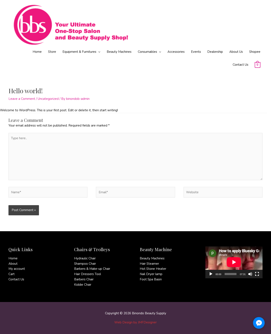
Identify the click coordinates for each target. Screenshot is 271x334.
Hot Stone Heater (153, 269)
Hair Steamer (149, 264)
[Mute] (250, 274)
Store (52, 52)
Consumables (147, 52)
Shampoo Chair (85, 264)
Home (37, 52)
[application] (234, 262)
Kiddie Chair (82, 285)
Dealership (215, 52)
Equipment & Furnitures (79, 52)
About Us (236, 52)
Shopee (254, 52)
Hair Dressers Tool (87, 274)
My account (16, 269)
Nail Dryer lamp (151, 274)
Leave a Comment (21, 99)
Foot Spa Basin (151, 279)
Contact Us (240, 65)
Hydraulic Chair (85, 258)
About (13, 264)
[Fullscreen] (257, 274)
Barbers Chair (84, 279)
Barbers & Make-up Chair (92, 269)
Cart (11, 274)
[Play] (211, 274)
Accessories (176, 52)
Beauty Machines (119, 52)
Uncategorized (48, 99)
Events (196, 52)
